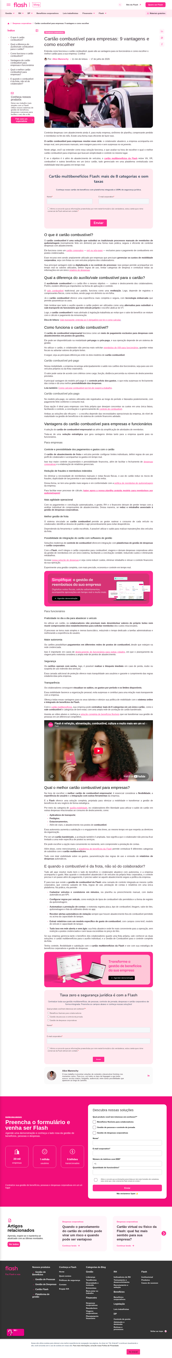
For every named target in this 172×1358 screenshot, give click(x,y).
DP (29, 13)
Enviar (127, 1188)
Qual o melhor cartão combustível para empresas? (20, 72)
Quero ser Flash (155, 5)
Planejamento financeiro (92, 1317)
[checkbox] (127, 1127)
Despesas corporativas (22, 23)
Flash (101, 13)
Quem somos (65, 1276)
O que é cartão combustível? (17, 38)
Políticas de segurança (69, 1280)
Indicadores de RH (122, 1277)
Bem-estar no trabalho (92, 1292)
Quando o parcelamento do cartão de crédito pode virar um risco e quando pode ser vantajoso (82, 1233)
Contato (63, 1284)
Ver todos (14, 1244)
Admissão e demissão (119, 1323)
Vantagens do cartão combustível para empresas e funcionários (22, 62)
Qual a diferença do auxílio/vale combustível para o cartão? (21, 46)
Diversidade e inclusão (92, 1284)
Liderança (90, 1277)
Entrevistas (91, 1288)
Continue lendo (69, 1246)
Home (61, 1272)
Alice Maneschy (60, 59)
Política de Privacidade (110, 1345)
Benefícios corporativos (48, 13)
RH (19, 13)
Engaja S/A (64, 1289)
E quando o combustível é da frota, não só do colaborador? (21, 81)
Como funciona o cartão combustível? (21, 54)
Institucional (147, 1277)
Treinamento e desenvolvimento (122, 1281)
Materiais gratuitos (157, 13)
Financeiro (87, 13)
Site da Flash (132, 5)
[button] (57, 1233)
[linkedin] (149, 1075)
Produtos (145, 1280)
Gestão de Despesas (45, 1284)
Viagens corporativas (92, 1312)
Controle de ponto (122, 1319)
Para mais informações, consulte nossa (87, 1345)
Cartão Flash (41, 1289)
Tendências (91, 1280)
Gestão (8, 13)
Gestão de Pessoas (45, 1279)
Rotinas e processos (118, 1328)
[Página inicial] (9, 23)
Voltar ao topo (156, 1331)
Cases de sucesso (149, 1283)
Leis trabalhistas (70, 13)
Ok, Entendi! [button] (133, 1352)
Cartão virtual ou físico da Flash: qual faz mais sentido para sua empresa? (137, 1233)
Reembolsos (91, 1308)
